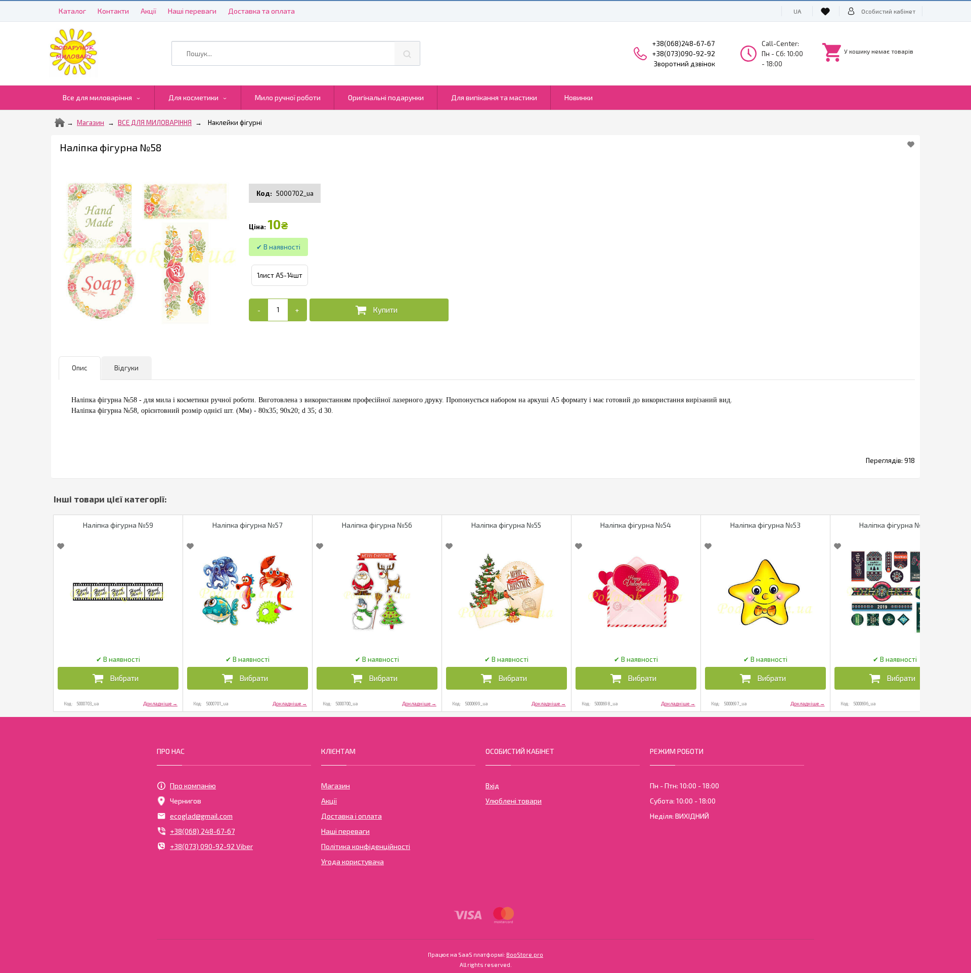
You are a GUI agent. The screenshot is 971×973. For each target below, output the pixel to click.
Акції (148, 11)
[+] (297, 310)
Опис (79, 368)
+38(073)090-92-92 (683, 54)
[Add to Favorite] (911, 144)
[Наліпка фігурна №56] (377, 591)
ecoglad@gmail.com (201, 816)
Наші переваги (192, 11)
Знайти (407, 53)
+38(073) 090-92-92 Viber (211, 846)
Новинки (578, 97)
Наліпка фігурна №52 (894, 525)
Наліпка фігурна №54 (635, 525)
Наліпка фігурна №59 (118, 525)
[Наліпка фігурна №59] (118, 591)
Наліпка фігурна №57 (247, 525)
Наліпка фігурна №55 (506, 525)
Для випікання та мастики (494, 97)
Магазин (90, 122)
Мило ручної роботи (288, 97)
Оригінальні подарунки (386, 97)
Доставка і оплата (351, 816)
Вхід (492, 785)
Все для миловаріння (97, 97)
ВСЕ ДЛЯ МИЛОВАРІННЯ (155, 122)
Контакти (113, 11)
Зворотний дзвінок (684, 64)
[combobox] (295, 53)
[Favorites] (827, 11)
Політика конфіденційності (365, 846)
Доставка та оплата (261, 11)
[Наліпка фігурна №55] (506, 591)
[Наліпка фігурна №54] (636, 591)
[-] (258, 310)
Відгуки (126, 368)
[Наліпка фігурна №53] (765, 591)
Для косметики (193, 97)
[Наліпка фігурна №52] (894, 591)
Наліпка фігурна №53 (765, 525)
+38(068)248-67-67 (683, 43)
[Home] (60, 122)
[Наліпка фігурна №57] (247, 591)
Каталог (72, 11)
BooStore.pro (524, 954)
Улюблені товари (514, 800)
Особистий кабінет (888, 11)
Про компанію (193, 785)
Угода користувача (352, 861)
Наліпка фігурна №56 (377, 525)
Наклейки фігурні (235, 122)
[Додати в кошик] (379, 310)
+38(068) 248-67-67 (202, 831)
